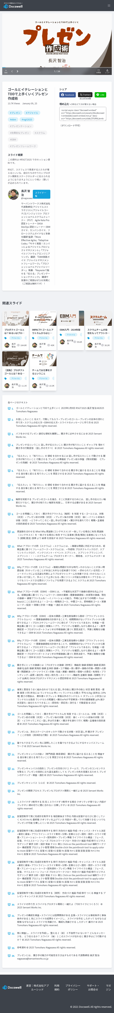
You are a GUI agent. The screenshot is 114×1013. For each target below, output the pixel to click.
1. (13, 408)
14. (13, 616)
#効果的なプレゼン (19, 132)
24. (13, 791)
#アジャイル (32, 112)
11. (13, 546)
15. (13, 641)
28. (13, 862)
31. (13, 915)
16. (13, 665)
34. (13, 955)
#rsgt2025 (27, 119)
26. (13, 816)
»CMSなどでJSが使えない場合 (83, 104)
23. (13, 783)
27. (13, 831)
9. (13, 514)
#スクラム (40, 132)
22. (13, 769)
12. (13, 567)
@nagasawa (27, 198)
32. (13, 933)
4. (13, 445)
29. (13, 893)
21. (13, 754)
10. (13, 532)
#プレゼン (15, 112)
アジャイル (16, 338)
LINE (102, 94)
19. (13, 732)
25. (13, 802)
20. (13, 743)
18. (13, 714)
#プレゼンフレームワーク (23, 146)
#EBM (13, 139)
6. (13, 470)
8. (13, 499)
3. (13, 434)
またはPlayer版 (85, 98)
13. (13, 592)
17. (13, 690)
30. (13, 904)
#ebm (13, 119)
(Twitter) (86, 94)
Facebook (69, 94)
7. (13, 485)
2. (13, 419)
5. (13, 456)
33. (13, 948)
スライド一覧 (40, 194)
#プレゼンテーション (20, 126)
